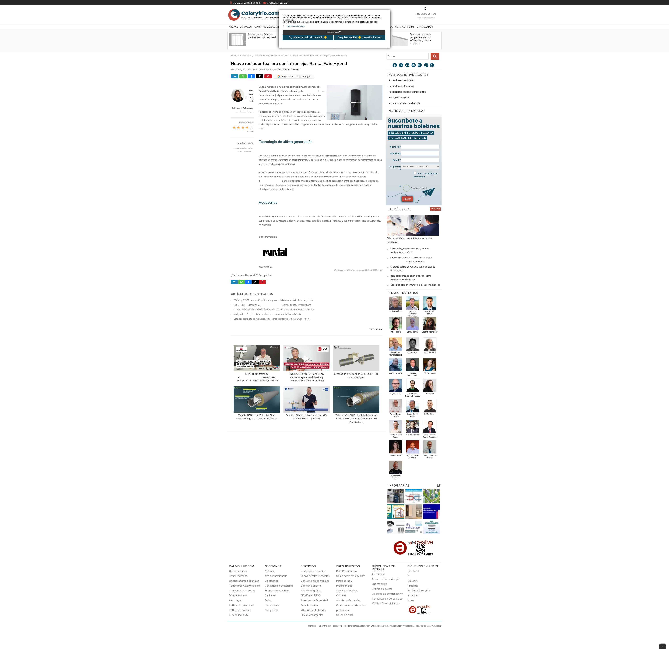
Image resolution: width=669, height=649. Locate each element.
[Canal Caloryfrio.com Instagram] (420, 65)
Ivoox (411, 600)
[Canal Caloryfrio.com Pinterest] (426, 65)
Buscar (435, 56)
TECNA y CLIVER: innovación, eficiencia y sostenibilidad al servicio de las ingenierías (274, 300)
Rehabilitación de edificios (387, 598)
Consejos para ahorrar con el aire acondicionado (415, 285)
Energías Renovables (277, 590)
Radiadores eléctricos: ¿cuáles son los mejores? (262, 36)
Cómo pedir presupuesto (350, 575)
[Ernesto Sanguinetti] (412, 365)
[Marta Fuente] (429, 365)
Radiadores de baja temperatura (407, 91)
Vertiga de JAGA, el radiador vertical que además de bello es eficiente (267, 314)
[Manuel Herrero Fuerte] (429, 448)
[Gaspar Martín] (412, 427)
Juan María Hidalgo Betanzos (412, 395)
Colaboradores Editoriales (244, 580)
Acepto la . (425, 175)
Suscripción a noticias (313, 571)
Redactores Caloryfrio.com (244, 585)
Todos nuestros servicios (315, 575)
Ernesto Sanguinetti (412, 374)
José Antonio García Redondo (429, 436)
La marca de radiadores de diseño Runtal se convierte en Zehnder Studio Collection (274, 309)
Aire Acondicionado (240, 26)
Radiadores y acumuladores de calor (271, 56)
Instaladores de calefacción (405, 103)
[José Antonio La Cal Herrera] (412, 448)
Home (233, 56)
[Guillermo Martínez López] (395, 345)
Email (397, 160)
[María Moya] (395, 448)
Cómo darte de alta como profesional (351, 608)
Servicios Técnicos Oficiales (347, 593)
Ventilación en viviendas (386, 603)
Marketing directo (311, 585)
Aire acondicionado (276, 575)
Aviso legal (235, 600)
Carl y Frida (271, 610)
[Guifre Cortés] (429, 407)
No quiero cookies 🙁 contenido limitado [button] (360, 37)
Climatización (379, 583)
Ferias (410, 26)
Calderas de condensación (387, 593)
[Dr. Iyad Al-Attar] (395, 386)
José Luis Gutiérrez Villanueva (412, 313)
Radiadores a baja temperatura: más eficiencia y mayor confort (420, 39)
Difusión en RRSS (310, 595)
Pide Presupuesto (346, 571)
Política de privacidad (241, 605)
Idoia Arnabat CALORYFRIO (286, 69)
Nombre (395, 147)
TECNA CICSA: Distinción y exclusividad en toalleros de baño (272, 305)
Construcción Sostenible (269, 26)
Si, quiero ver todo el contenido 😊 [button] (308, 37)
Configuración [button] (334, 32)
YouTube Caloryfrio (419, 590)
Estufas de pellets (382, 588)
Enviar (407, 198)
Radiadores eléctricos (401, 86)
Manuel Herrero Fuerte (429, 456)
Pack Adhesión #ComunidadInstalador (313, 608)
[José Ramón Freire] (429, 304)
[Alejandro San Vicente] (395, 468)
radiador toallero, (246, 148)
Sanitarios (270, 595)
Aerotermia (378, 574)
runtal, (237, 148)
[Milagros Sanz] (429, 345)
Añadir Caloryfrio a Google (295, 76)
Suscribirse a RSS (239, 614)
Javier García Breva (412, 415)
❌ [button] (388, 13)
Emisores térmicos (399, 97)
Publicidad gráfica (311, 590)
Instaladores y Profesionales (344, 583)
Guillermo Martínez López (395, 354)
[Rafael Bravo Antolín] (395, 407)
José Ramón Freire (430, 312)
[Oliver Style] (412, 345)
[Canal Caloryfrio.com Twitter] (401, 65)
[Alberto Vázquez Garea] (395, 427)
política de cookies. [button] (296, 26)
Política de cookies (240, 610)
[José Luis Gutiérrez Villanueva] (412, 304)
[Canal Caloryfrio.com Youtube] (414, 65)
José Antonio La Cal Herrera (412, 456)
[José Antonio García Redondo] (429, 427)
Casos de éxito (345, 614)
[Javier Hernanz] (395, 365)
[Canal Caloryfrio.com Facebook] (395, 65)
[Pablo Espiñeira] (395, 304)
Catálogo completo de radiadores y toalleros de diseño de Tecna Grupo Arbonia (272, 319)
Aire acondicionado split (386, 579)
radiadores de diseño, (245, 151)
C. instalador (425, 26)
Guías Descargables (312, 614)
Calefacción (245, 56)
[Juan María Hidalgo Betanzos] (412, 386)
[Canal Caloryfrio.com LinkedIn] (407, 65)
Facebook (414, 571)
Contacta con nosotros (242, 590)
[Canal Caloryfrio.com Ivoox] (432, 65)
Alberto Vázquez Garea (395, 436)
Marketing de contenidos (315, 580)
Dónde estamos (238, 595)
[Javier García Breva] (412, 407)
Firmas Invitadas (238, 575)
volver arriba (375, 329)
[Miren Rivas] (429, 386)
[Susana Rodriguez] (429, 324)
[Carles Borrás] (412, 324)
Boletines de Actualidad (314, 600)
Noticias (400, 26)
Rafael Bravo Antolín (395, 415)
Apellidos (395, 153)
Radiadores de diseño (401, 80)
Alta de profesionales (348, 600)
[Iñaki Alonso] (395, 324)
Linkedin (412, 580)
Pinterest (413, 585)
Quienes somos (238, 571)
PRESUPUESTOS (426, 13)
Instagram (413, 595)
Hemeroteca (272, 605)
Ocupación (395, 168)
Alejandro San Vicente (395, 477)
